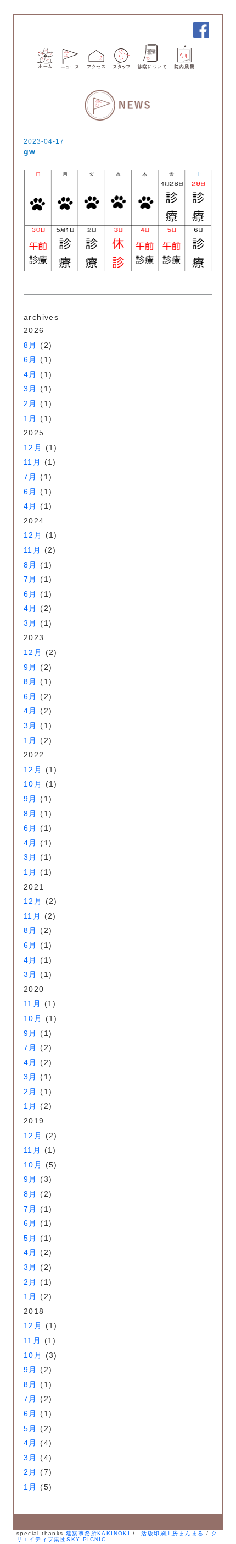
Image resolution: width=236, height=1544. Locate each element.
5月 (30, 1238)
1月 (30, 418)
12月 (33, 447)
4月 (30, 374)
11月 (32, 461)
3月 (30, 388)
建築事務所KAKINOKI (98, 1533)
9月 (30, 667)
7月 (30, 476)
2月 (30, 403)
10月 (33, 783)
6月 (30, 359)
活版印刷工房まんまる (172, 1533)
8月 (30, 345)
